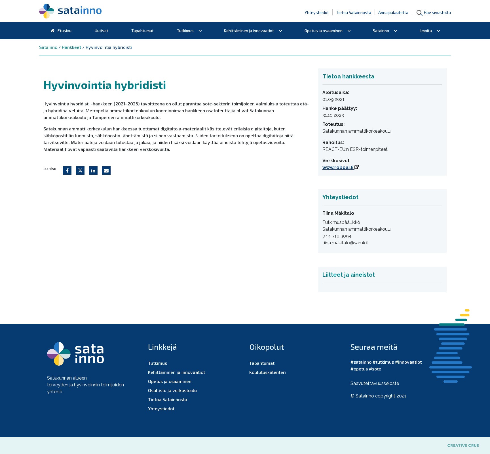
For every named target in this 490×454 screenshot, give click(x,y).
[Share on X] (80, 170)
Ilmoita (426, 30)
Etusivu (64, 30)
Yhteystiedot (317, 12)
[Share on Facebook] (67, 170)
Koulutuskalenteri (267, 372)
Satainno (381, 30)
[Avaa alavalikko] (200, 30)
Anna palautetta (393, 12)
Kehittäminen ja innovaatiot (249, 30)
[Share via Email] (106, 170)
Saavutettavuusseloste (374, 383)
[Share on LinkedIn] (93, 170)
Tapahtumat (142, 30)
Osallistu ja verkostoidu (172, 390)
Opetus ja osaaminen (324, 30)
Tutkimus (185, 30)
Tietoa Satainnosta (353, 12)
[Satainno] (70, 11)
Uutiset (101, 30)
